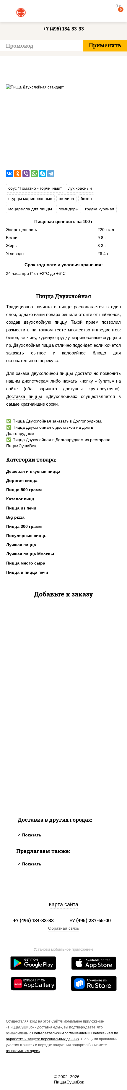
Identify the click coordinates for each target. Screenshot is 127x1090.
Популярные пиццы (27, 535)
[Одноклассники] (17, 173)
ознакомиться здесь (23, 1051)
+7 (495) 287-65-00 (90, 920)
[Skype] (42, 173)
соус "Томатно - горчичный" (35, 188)
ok (30, 1079)
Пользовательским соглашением (59, 1033)
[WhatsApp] (34, 173)
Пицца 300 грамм (24, 526)
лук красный (80, 188)
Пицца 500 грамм (24, 489)
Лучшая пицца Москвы (30, 554)
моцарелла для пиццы (30, 209)
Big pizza (15, 517)
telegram (46, 1079)
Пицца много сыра (25, 563)
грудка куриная (99, 209)
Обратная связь (63, 928)
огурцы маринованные (30, 198)
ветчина (66, 198)
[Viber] (26, 173)
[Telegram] (50, 173)
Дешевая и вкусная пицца (33, 471)
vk (14, 1079)
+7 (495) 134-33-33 (63, 28)
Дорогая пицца (22, 480)
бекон (86, 198)
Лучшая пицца (21, 544)
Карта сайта (63, 904)
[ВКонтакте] (9, 173)
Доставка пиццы (24, 396)
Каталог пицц (20, 498)
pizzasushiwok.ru (63, 11)
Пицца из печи (21, 508)
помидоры (68, 209)
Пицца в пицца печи (27, 572)
